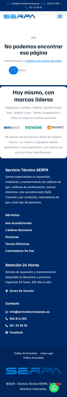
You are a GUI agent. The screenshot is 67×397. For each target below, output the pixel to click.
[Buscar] (13, 70)
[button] (60, 16)
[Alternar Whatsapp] (54, 388)
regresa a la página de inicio (44, 61)
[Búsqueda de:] (33, 70)
